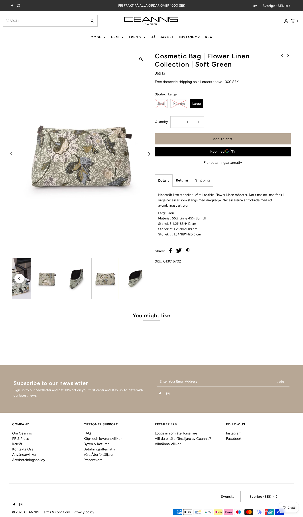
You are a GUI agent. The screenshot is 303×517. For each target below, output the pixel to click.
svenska (228, 497)
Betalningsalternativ (99, 449)
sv (255, 6)
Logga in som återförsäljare (176, 433)
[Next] (149, 154)
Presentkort (93, 460)
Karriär (17, 444)
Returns (182, 180)
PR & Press (20, 438)
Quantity (161, 122)
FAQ (87, 433)
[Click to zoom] (141, 59)
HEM (115, 37)
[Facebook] (11, 5)
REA (208, 37)
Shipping (202, 180)
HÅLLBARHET (162, 37)
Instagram (234, 433)
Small (161, 104)
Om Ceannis (22, 433)
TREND (135, 37)
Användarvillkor (24, 454)
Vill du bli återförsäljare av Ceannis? (183, 438)
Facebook (234, 438)
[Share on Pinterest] (188, 251)
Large (196, 104)
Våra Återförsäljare (98, 454)
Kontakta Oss (22, 449)
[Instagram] (18, 5)
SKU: (158, 261)
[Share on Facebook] (170, 251)
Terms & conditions (56, 512)
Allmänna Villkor (168, 444)
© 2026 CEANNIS (26, 512)
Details (163, 180)
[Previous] (11, 154)
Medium (179, 104)
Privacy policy (84, 512)
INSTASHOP (189, 37)
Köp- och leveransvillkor (103, 438)
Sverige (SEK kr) (276, 6)
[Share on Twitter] (179, 251)
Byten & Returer (96, 444)
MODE (96, 37)
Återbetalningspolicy (28, 460)
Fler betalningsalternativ (223, 162)
